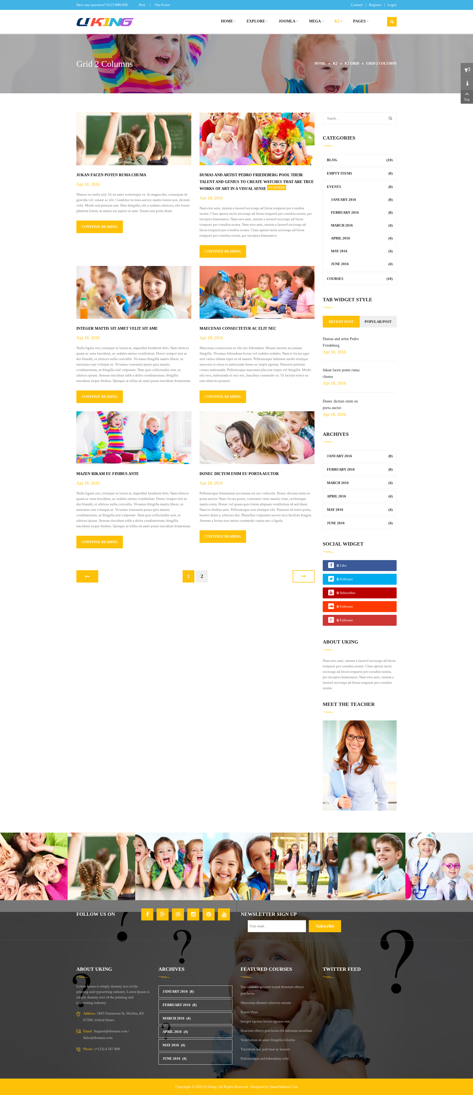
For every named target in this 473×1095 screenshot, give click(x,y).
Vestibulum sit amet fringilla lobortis (268, 1040)
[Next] (304, 576)
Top (467, 99)
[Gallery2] (439, 866)
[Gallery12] (236, 866)
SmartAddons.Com (284, 1087)
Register (375, 5)
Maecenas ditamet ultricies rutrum (266, 1003)
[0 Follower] (345, 583)
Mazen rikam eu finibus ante (107, 474)
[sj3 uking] (113, 21)
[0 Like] (342, 570)
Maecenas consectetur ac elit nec (238, 328)
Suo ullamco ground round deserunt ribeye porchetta (272, 990)
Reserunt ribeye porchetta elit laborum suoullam (276, 1031)
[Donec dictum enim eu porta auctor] (257, 437)
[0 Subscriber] (346, 597)
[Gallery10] (101, 866)
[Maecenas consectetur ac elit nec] (257, 292)
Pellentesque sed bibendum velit (265, 1058)
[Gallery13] (304, 866)
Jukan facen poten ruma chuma (111, 175)
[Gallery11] (169, 866)
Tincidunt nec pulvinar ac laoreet (265, 1049)
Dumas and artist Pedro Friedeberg (341, 342)
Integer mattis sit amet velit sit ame (117, 328)
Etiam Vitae (249, 1012)
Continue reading (100, 227)
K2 (335, 63)
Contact (357, 5)
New (142, 5)
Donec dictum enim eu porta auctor (239, 474)
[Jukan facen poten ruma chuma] (133, 139)
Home (320, 63)
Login (392, 5)
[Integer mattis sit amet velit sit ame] (133, 292)
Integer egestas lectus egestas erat (265, 1021)
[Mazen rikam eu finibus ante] (133, 437)
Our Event (162, 5)
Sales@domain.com (98, 1038)
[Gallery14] (371, 866)
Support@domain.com (110, 1031)
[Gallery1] (34, 866)
